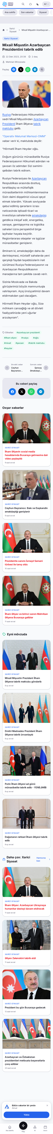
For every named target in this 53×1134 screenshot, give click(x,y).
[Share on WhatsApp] (27, 69)
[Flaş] (23, 1126)
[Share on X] (20, 69)
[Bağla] (47, 1105)
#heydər (8, 348)
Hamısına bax (41, 859)
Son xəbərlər (27, 12)
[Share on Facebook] (13, 69)
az (45, 4)
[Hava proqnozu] (30, 4)
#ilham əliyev (10, 337)
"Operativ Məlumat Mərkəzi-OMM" (24, 136)
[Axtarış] (23, 4)
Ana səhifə (10, 12)
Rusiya (6, 114)
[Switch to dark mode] (38, 4)
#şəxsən (20, 343)
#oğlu (36, 337)
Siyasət (43, 12)
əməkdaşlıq (39, 215)
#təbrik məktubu (36, 343)
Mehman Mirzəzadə (15, 62)
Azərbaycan (39, 178)
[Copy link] (42, 69)
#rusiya (24, 337)
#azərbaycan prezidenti (28, 332)
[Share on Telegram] (35, 69)
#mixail (7, 343)
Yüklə (26, 1115)
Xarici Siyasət (11, 38)
